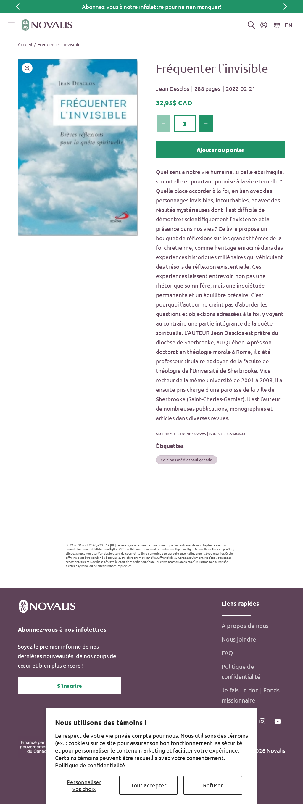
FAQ (227, 652)
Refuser (213, 785)
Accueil (25, 44)
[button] (11, 25)
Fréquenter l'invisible (59, 44)
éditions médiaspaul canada (186, 459)
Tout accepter (148, 785)
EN (288, 25)
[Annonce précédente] (17, 6)
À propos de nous (245, 625)
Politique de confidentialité (90, 764)
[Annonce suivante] (285, 6)
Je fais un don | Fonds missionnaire (251, 695)
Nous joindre (239, 639)
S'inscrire (69, 685)
